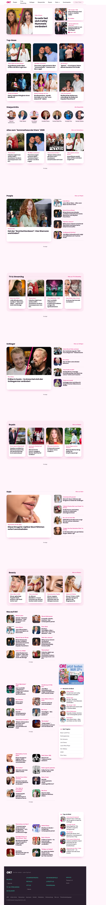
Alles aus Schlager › (79, 344)
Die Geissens (64, 739)
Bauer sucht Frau (65, 733)
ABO (8, 897)
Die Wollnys (63, 749)
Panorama (50, 885)
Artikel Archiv (13, 897)
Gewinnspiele (67, 2)
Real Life (10, 883)
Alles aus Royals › (76, 424)
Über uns (56, 897)
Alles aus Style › (80, 491)
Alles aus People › (79, 196)
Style (56, 2)
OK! (9, 2)
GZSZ (62, 752)
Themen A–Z (69, 880)
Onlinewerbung (49, 897)
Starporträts (41, 2)
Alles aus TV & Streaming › (74, 276)
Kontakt (35, 897)
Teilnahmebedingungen (66, 897)
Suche (67, 883)
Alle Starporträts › (79, 107)
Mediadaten (41, 897)
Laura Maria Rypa (65, 746)
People (15, 2)
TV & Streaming (23, 2)
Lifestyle (50, 881)
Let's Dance (63, 742)
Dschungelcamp (64, 736)
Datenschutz (21, 897)
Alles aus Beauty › (76, 572)
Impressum (28, 897)
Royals (50, 2)
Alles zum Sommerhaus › (77, 130)
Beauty (29, 889)
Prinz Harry (63, 755)
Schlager (31, 2)
